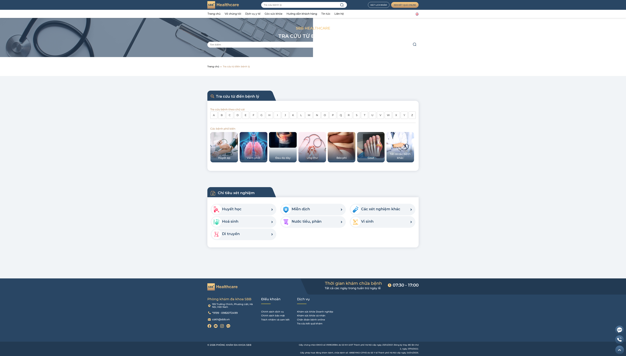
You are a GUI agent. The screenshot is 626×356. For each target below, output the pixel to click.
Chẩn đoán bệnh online (311, 319)
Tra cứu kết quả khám (309, 323)
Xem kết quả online (405, 5)
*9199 (215, 312)
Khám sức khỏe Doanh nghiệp (315, 311)
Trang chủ (214, 13)
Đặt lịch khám (379, 5)
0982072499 (229, 312)
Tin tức (325, 13)
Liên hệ (339, 13)
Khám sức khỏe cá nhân (311, 315)
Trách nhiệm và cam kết (275, 319)
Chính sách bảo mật (273, 315)
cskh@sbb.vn (221, 319)
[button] (272, 209)
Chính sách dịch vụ (272, 311)
